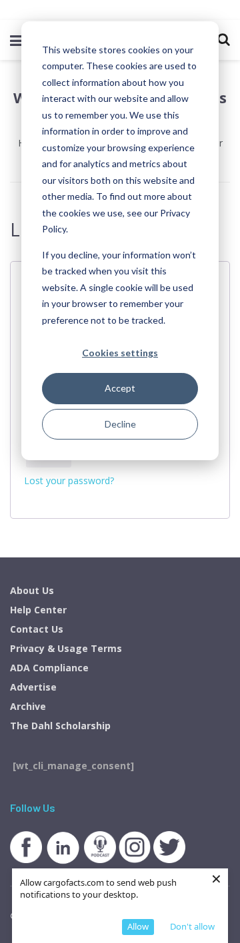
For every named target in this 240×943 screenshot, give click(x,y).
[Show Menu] (16, 40)
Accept (120, 388)
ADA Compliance (49, 667)
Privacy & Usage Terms (66, 648)
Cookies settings (120, 352)
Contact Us (36, 629)
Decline (120, 424)
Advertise (33, 687)
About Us (32, 590)
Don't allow (192, 926)
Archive (28, 706)
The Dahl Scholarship (60, 725)
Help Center (38, 609)
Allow (138, 926)
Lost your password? (69, 480)
